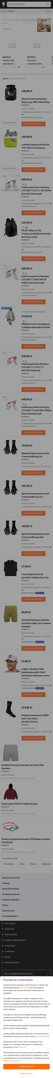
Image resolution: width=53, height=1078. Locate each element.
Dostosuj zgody (43, 1036)
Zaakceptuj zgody (26, 1066)
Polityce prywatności (11, 1061)
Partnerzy (22, 1047)
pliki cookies (24, 988)
